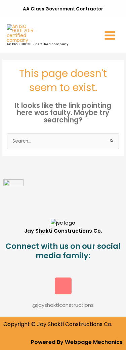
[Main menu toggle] (110, 35)
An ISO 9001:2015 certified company (38, 44)
